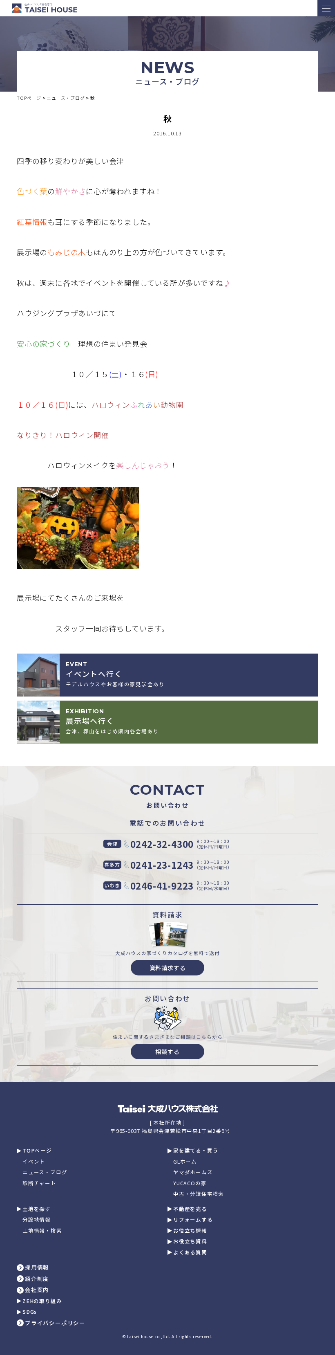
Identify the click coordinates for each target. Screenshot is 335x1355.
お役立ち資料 (190, 1241)
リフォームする (193, 1219)
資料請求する (168, 968)
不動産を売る (190, 1209)
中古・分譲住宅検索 (198, 1194)
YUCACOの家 (189, 1183)
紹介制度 (37, 1279)
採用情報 (37, 1267)
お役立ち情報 (190, 1230)
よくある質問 (190, 1252)
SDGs (29, 1311)
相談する (167, 1051)
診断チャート (39, 1183)
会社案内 (37, 1290)
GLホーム (185, 1161)
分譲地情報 (36, 1219)
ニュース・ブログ (44, 1172)
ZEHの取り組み (42, 1301)
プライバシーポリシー (55, 1323)
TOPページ (37, 1150)
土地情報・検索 (42, 1230)
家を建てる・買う (195, 1150)
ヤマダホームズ (193, 1172)
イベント (33, 1161)
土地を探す (36, 1209)
